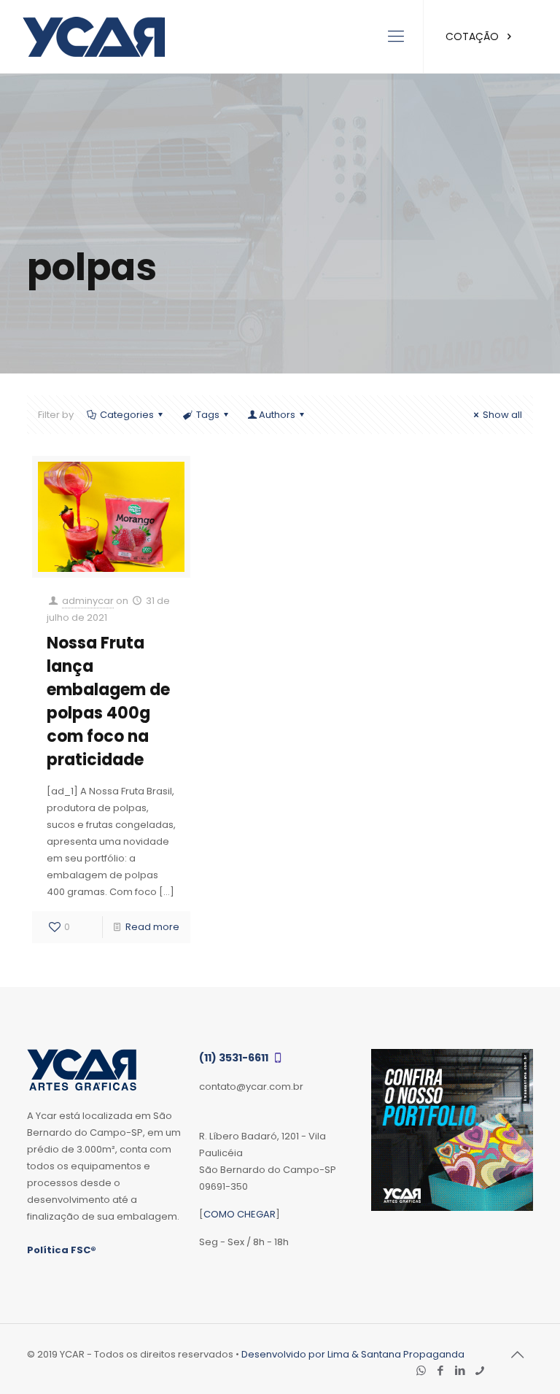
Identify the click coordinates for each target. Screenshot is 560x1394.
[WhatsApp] (421, 1370)
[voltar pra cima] (517, 1354)
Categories (127, 415)
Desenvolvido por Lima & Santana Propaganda (352, 1354)
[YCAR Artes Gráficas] (94, 36)
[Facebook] (440, 1370)
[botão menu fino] (396, 36)
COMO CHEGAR (239, 1214)
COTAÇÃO (474, 36)
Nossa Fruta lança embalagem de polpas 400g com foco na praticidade (108, 701)
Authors (277, 415)
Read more (152, 927)
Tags (207, 415)
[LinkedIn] (460, 1370)
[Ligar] (480, 1370)
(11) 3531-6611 (235, 1057)
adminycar (88, 601)
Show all (502, 415)
